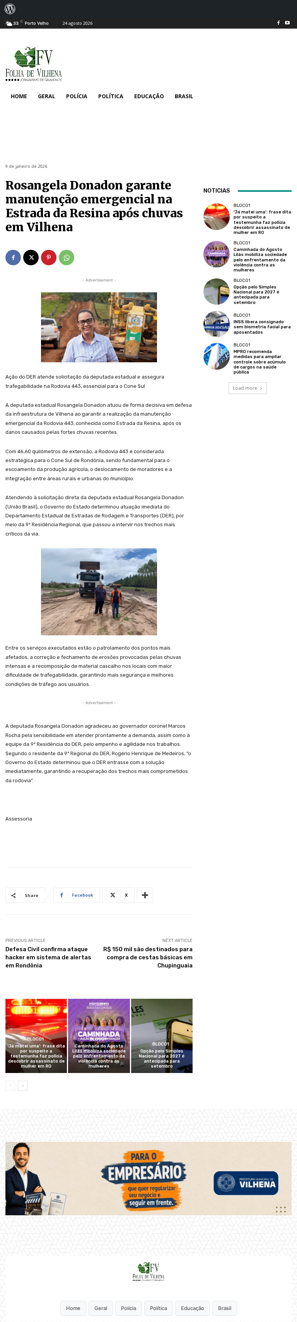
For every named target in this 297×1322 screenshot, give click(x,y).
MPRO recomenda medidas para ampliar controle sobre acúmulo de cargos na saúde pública (260, 362)
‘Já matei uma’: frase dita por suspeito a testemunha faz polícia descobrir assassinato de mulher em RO (36, 1056)
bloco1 (35, 1039)
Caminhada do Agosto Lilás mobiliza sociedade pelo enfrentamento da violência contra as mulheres (99, 1056)
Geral (100, 1308)
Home (73, 1308)
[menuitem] (10, 9)
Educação (192, 1308)
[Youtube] (287, 23)
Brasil (224, 1308)
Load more (245, 388)
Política (158, 1308)
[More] (145, 895)
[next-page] (22, 1086)
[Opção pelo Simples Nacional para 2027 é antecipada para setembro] (162, 1036)
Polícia (128, 1308)
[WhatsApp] (66, 257)
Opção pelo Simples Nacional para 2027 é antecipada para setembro (161, 1059)
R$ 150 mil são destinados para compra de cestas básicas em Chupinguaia (148, 957)
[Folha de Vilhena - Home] (148, 1271)
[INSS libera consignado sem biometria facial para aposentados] (216, 324)
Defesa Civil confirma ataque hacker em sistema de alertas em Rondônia (48, 957)
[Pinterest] (48, 257)
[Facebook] (278, 23)
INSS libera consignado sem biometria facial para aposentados (262, 326)
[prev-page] (10, 1086)
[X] (31, 257)
